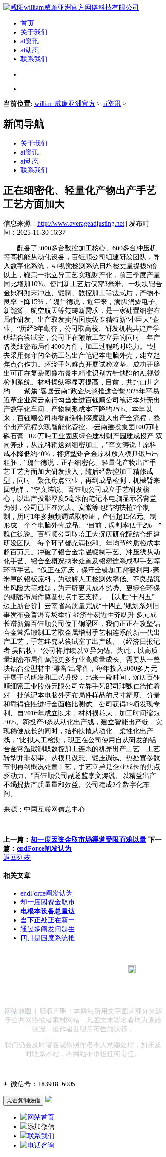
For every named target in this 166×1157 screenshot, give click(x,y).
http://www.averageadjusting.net (80, 223)
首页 (27, 23)
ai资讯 (29, 41)
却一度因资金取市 (47, 902)
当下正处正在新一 (47, 920)
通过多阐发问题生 (47, 929)
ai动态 (29, 50)
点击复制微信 (23, 1100)
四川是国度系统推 (47, 938)
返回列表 (17, 857)
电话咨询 (40, 1145)
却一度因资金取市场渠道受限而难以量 (88, 839)
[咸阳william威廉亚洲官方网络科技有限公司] (71, 7)
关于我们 (34, 32)
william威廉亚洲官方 (64, 103)
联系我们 (34, 59)
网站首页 (40, 1117)
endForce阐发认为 (44, 848)
